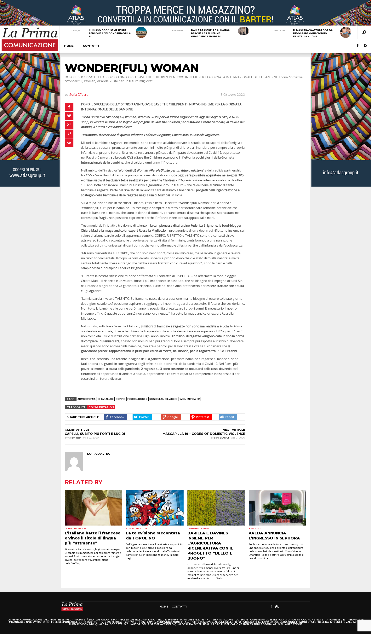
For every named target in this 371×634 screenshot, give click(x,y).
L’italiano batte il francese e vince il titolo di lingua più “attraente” (92, 538)
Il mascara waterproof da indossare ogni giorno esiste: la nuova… (313, 33)
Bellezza (279, 30)
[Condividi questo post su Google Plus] (69, 125)
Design (75, 30)
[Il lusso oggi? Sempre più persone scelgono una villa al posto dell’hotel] (141, 32)
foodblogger (137, 399)
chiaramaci (106, 399)
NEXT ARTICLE (234, 429)
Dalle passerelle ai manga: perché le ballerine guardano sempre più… (210, 33)
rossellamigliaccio (163, 399)
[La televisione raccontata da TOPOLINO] (154, 508)
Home (69, 46)
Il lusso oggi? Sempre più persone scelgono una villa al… (110, 33)
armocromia (86, 399)
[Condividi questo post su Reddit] (69, 142)
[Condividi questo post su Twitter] (69, 116)
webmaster (75, 437)
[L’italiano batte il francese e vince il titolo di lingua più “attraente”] (93, 508)
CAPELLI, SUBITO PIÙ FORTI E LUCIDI (95, 434)
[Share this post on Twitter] (142, 417)
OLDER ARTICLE (77, 429)
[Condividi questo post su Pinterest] (69, 134)
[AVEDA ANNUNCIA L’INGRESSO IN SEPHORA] (277, 508)
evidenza (177, 30)
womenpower (190, 399)
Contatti (91, 46)
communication (101, 407)
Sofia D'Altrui (79, 94)
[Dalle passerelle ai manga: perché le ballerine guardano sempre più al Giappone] (243, 31)
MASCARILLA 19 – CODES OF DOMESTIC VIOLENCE (204, 434)
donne (120, 399)
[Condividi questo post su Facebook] (69, 107)
